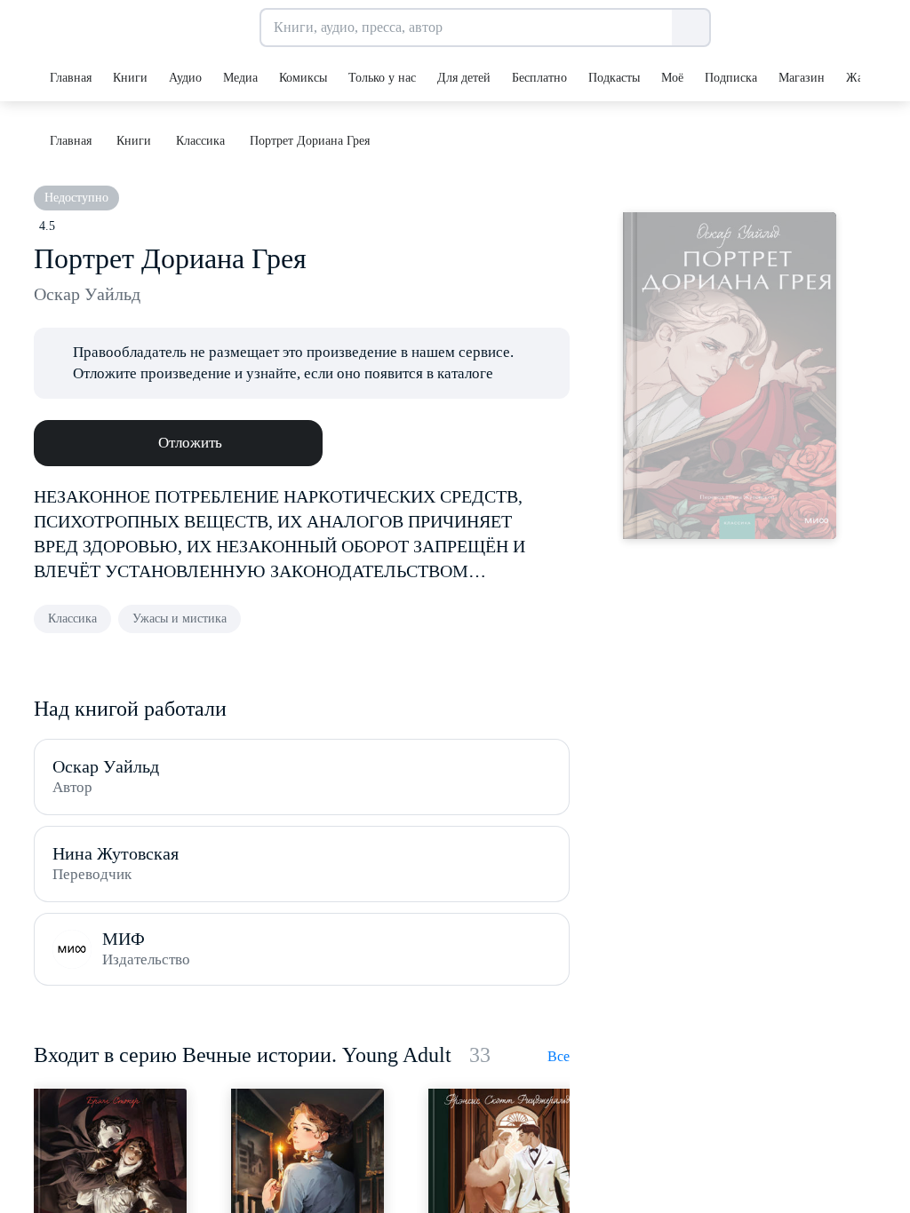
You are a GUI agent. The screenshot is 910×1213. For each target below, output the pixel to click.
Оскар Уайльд (87, 294)
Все (558, 1056)
